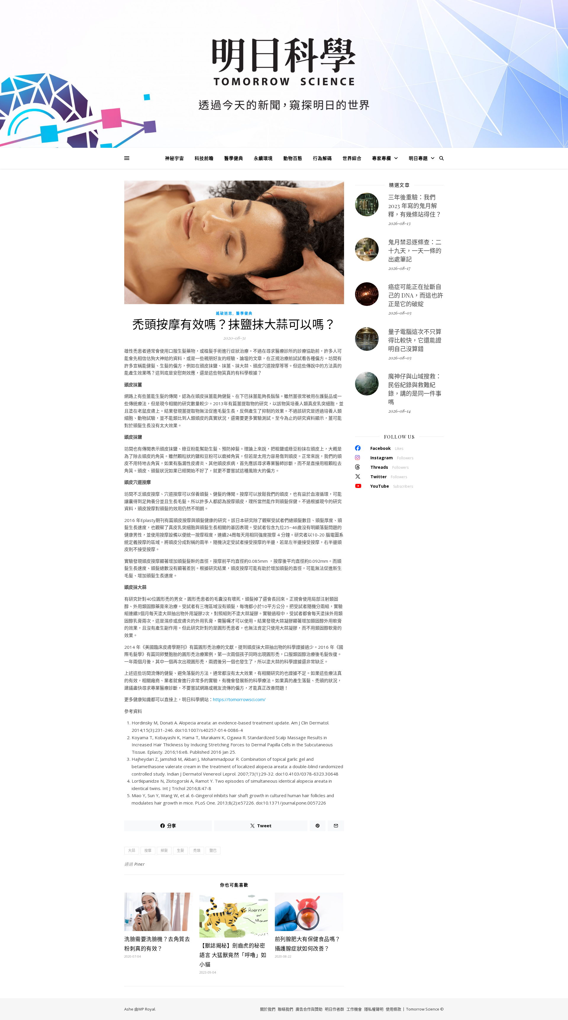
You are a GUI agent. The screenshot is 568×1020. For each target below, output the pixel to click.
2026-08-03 (399, 313)
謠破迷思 (224, 313)
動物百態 (292, 158)
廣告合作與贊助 (309, 1009)
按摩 (147, 850)
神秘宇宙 (174, 158)
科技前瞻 (204, 158)
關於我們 (267, 1009)
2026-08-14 (399, 411)
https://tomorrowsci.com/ (239, 699)
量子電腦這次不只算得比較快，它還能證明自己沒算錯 (414, 340)
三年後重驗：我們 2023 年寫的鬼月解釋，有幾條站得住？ (414, 205)
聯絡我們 (285, 1009)
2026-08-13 (399, 223)
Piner (139, 864)
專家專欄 (381, 158)
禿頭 (196, 850)
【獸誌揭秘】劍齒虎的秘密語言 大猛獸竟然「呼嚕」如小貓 (233, 955)
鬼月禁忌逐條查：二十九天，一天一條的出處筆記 (414, 250)
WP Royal (146, 1009)
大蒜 (131, 850)
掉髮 (164, 850)
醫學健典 (233, 158)
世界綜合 (352, 158)
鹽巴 (213, 850)
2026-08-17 (399, 268)
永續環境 (263, 158)
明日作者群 (334, 1009)
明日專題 (418, 158)
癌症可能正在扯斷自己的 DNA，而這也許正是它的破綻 (415, 295)
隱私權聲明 (373, 1009)
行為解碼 (322, 158)
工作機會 (354, 1009)
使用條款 (393, 1009)
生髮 (180, 850)
